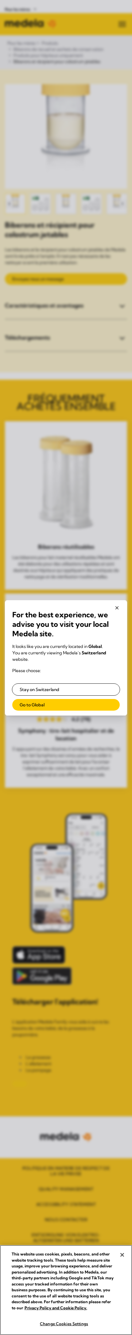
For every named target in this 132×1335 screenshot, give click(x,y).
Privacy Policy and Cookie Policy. (56, 1307)
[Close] (122, 1255)
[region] (66, 1290)
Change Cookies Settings (64, 1323)
